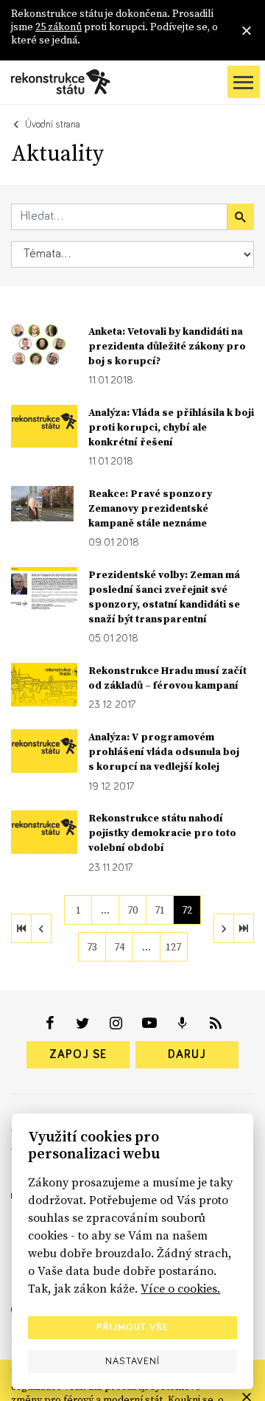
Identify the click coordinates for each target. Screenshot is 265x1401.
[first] (21, 928)
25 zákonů (58, 26)
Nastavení (132, 1361)
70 (132, 910)
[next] (223, 928)
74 (119, 946)
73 (92, 946)
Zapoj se (78, 1054)
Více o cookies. (180, 1288)
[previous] (41, 928)
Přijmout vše (132, 1327)
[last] (243, 928)
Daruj (187, 1054)
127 (173, 946)
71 (160, 910)
